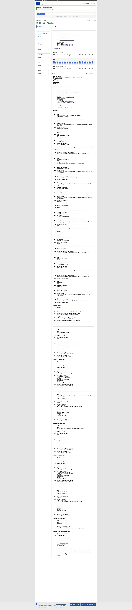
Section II (39, 52)
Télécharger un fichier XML (43, 34)
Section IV (40, 54)
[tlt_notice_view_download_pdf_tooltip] (54, 62)
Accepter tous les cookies (75, 604)
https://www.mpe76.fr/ (69, 45)
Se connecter (86, 3)
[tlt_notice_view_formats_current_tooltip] (92, 73)
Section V (39, 57)
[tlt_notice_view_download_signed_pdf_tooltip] (69, 56)
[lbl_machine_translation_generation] (65, 66)
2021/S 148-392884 (71, 318)
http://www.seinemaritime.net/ (68, 44)
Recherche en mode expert (67, 16)
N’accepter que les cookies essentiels (88, 604)
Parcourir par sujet (75, 16)
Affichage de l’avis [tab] (40, 26)
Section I (39, 49)
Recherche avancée (59, 16)
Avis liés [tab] (38, 28)
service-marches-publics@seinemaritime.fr (67, 40)
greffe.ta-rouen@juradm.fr (64, 543)
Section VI (40, 75)
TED (37, 20)
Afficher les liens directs (43, 36)
